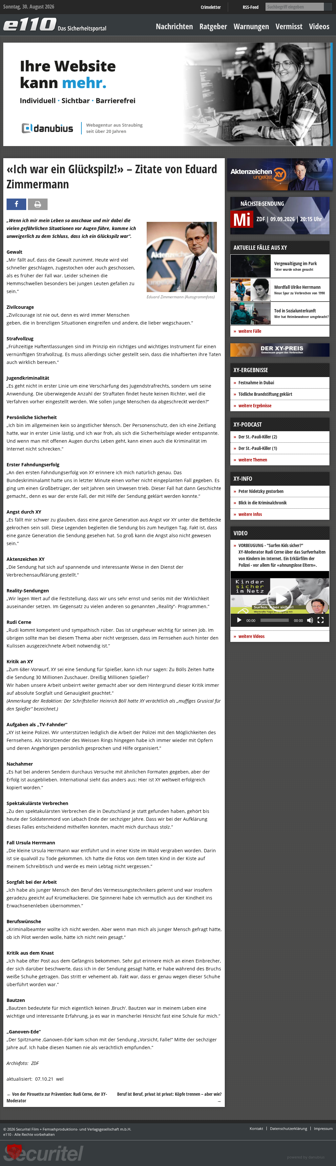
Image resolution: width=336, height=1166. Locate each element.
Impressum (323, 1128)
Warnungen (251, 26)
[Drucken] (38, 204)
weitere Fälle (250, 331)
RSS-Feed (251, 7)
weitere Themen (253, 459)
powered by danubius (306, 1157)
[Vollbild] (320, 620)
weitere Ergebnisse (255, 405)
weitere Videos (251, 636)
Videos (319, 26)
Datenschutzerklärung (288, 1128)
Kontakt (256, 1128)
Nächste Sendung (262, 203)
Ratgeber (213, 26)
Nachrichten (174, 26)
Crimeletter (211, 7)
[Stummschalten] (310, 620)
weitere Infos (250, 514)
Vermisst (289, 26)
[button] (280, 599)
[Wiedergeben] (239, 620)
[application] (280, 599)
